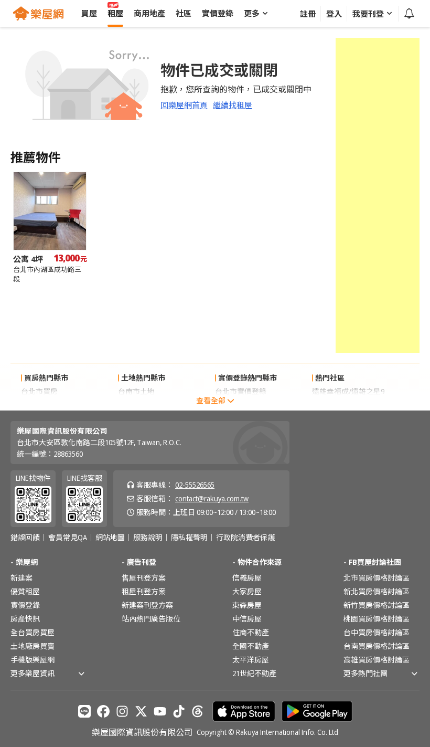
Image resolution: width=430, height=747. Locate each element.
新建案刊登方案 (147, 605)
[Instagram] (122, 711)
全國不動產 (250, 646)
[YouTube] (160, 711)
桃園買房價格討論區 (376, 619)
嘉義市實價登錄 (240, 405)
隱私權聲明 (189, 537)
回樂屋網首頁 (184, 105)
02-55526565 (194, 485)
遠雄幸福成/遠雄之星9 (348, 391)
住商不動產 (250, 632)
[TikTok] (179, 711)
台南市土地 (136, 391)
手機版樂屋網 (32, 660)
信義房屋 (247, 578)
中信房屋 (247, 619)
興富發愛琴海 (334, 405)
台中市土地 (136, 405)
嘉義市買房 (39, 405)
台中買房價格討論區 (376, 632)
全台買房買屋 (32, 632)
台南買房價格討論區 (376, 646)
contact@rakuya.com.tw (212, 498)
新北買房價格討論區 (376, 591)
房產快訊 (25, 619)
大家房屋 (247, 591)
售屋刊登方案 (144, 578)
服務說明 (148, 537)
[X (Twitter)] (141, 711)
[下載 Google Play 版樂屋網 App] (317, 711)
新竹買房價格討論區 (376, 605)
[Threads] (197, 711)
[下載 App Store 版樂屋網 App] (243, 711)
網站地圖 (110, 537)
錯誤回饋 (25, 537)
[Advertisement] (378, 195)
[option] (50, 227)
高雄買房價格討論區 (376, 660)
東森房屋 (247, 605)
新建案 (21, 578)
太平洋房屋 (250, 660)
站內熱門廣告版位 (151, 619)
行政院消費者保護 (245, 537)
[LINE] (84, 711)
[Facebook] (103, 711)
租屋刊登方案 (144, 591)
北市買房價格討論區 (376, 578)
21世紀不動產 (254, 673)
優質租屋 (25, 591)
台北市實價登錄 (240, 391)
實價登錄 (25, 605)
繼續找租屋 (232, 105)
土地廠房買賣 (32, 646)
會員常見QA (67, 537)
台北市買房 (39, 391)
